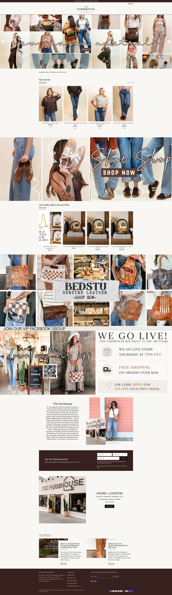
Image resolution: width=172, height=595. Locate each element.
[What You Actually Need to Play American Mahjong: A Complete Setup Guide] (53, 552)
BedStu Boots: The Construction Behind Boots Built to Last (118, 545)
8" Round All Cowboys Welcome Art (74, 246)
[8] (74, 228)
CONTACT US (71, 578)
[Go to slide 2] (86, 66)
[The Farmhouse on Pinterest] (132, 3)
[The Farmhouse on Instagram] (130, 3)
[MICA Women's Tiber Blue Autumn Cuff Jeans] (124, 103)
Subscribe (116, 576)
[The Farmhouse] (86, 10)
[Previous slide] (3, 41)
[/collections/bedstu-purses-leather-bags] (86, 290)
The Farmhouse (52, 590)
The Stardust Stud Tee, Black (50, 123)
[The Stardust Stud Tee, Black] (50, 103)
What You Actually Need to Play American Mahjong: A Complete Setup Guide (70, 545)
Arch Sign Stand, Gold (50, 246)
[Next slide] (169, 41)
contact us (46, 581)
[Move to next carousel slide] (132, 83)
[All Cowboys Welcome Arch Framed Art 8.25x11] (122, 228)
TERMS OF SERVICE (73, 586)
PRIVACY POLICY (72, 583)
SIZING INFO (71, 575)
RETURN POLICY (72, 580)
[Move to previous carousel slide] (129, 83)
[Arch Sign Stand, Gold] (50, 228)
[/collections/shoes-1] (86, 169)
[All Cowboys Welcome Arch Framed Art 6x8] (98, 228)
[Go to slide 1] (85, 66)
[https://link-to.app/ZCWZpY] (86, 363)
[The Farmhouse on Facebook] (129, 3)
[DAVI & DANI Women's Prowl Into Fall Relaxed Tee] (100, 103)
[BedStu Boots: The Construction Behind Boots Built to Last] (101, 552)
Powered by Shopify (43, 591)
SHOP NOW (86, 49)
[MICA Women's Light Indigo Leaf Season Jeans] (75, 103)
